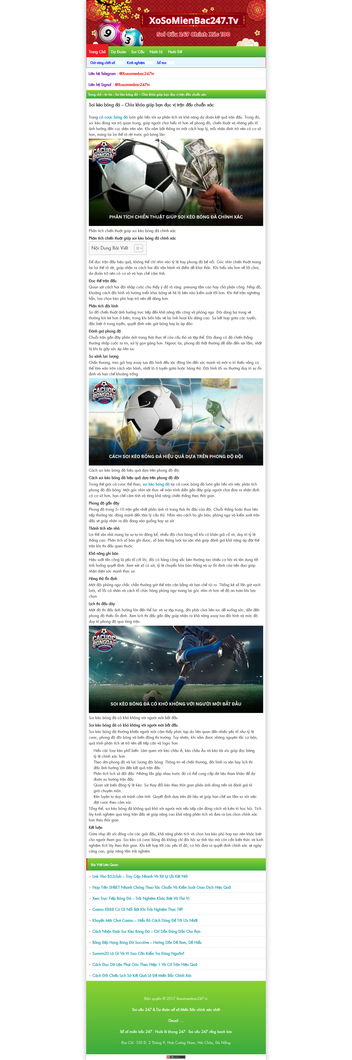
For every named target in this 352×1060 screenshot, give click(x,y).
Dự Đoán (118, 51)
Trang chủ (95, 94)
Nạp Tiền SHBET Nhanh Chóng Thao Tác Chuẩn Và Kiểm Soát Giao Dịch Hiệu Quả (161, 887)
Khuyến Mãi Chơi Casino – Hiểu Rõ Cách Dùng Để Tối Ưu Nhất (145, 920)
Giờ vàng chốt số (103, 62)
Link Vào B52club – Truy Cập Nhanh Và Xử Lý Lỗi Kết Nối (140, 876)
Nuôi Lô (156, 51)
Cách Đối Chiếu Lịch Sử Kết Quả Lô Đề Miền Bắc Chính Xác (142, 975)
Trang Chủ (97, 51)
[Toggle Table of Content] (136, 248)
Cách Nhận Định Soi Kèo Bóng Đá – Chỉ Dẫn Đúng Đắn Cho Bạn (146, 931)
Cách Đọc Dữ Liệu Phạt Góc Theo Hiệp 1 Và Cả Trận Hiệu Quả (144, 964)
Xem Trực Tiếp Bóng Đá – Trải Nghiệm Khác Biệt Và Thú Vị (140, 898)
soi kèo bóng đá (156, 484)
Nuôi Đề (175, 51)
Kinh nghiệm (136, 62)
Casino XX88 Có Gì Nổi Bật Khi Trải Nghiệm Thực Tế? (137, 909)
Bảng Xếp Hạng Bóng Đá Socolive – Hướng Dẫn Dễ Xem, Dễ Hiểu (147, 942)
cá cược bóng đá (113, 117)
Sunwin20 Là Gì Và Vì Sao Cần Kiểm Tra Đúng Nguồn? (138, 953)
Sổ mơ (162, 62)
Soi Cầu (137, 51)
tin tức (108, 94)
